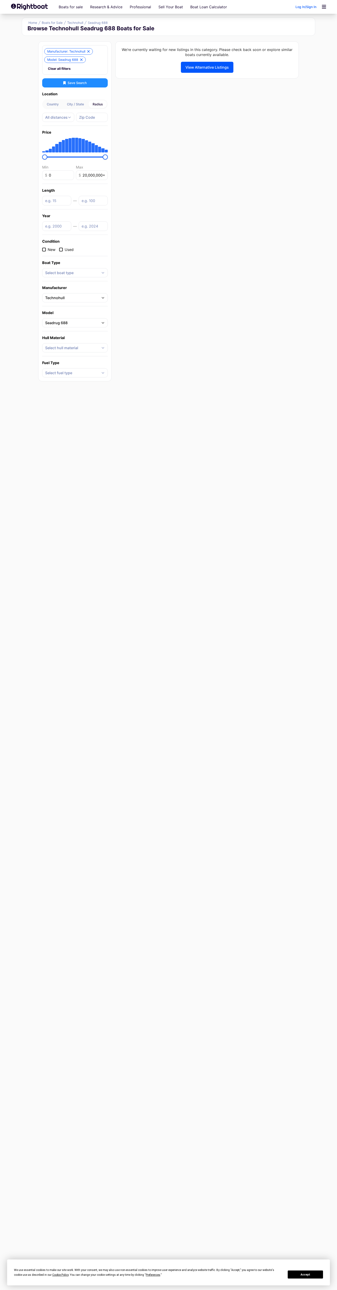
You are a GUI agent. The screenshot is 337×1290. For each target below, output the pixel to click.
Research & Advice (106, 7)
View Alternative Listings (207, 67)
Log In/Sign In (306, 7)
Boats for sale (71, 7)
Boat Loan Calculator (208, 7)
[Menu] (324, 7)
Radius (98, 104)
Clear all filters (59, 68)
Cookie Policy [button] (60, 1274)
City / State (75, 104)
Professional (140, 7)
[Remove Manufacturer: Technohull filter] (88, 51)
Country (53, 104)
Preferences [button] (153, 1274)
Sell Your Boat (170, 7)
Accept (305, 1274)
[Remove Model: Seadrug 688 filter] (81, 59)
